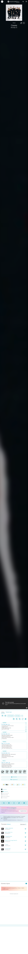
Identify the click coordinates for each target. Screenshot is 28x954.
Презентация (9, 712)
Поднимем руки (8, 836)
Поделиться (14, 779)
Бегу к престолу (8, 832)
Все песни (23, 824)
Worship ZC (14, 27)
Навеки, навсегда (9, 828)
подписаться (23, 811)
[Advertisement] (14, 683)
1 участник (6, 791)
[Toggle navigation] (26, 1)
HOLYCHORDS (5, 808)
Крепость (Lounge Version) (11, 840)
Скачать (15, 777)
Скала (6, 844)
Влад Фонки (4, 789)
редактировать (7, 817)
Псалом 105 (7, 848)
